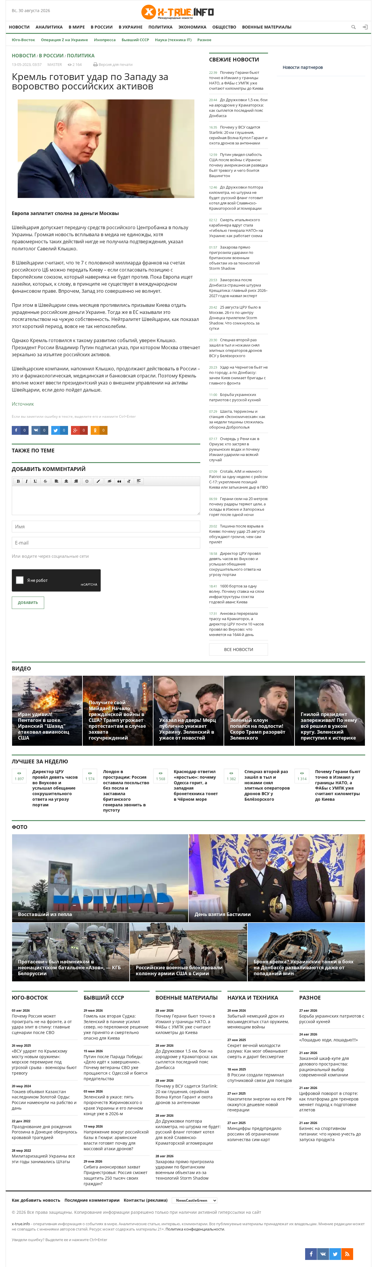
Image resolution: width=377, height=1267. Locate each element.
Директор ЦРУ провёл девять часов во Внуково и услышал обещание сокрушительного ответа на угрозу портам (235, 564)
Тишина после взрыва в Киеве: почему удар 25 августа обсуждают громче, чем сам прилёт (237, 534)
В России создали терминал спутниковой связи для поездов (259, 1077)
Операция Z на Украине (64, 39)
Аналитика (49, 27)
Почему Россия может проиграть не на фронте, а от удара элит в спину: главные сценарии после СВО (42, 1024)
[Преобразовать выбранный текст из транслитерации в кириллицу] (129, 481)
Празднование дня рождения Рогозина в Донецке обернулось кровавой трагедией (44, 1132)
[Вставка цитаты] (119, 481)
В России (102, 27)
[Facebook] (311, 1254)
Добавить (28, 602)
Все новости (238, 649)
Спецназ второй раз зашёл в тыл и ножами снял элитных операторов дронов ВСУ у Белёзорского (235, 347)
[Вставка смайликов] (87, 481)
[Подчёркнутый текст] (36, 481)
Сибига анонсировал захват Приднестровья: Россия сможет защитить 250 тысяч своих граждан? (116, 1175)
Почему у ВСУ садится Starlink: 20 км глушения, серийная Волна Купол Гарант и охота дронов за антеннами (238, 135)
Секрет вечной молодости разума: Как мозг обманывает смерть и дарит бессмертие (257, 1051)
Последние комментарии (92, 1200)
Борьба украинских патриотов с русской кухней (235, 397)
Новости (19, 27)
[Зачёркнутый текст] (45, 481)
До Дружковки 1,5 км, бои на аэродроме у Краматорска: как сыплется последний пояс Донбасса (238, 107)
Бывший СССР (135, 39)
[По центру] (66, 481)
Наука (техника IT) (173, 39)
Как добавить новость (36, 1200)
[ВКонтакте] (323, 1254)
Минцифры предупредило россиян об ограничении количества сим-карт (254, 1134)
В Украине (131, 27)
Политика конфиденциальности (195, 1229)
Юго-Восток (23, 39)
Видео (21, 668)
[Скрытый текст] (110, 481)
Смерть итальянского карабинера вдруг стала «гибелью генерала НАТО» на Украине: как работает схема (236, 227)
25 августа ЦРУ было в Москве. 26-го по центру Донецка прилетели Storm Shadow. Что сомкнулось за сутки (235, 317)
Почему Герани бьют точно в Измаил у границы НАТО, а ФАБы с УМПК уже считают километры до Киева (236, 80)
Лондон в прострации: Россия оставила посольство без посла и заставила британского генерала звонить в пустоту (126, 791)
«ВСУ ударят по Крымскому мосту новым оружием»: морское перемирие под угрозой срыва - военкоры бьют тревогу (44, 1062)
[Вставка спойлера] (139, 481)
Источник (23, 404)
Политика (160, 27)
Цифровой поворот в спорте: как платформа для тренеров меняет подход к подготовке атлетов (328, 1101)
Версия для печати (115, 64)
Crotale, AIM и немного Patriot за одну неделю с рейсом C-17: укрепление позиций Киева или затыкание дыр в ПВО (238, 479)
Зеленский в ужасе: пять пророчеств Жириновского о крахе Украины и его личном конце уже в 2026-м (113, 1105)
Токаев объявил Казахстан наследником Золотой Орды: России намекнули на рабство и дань (44, 1100)
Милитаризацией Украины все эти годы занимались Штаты (43, 1158)
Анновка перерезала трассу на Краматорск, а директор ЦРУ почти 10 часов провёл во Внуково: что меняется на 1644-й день (236, 624)
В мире (77, 27)
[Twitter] (335, 1254)
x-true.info (21, 1223)
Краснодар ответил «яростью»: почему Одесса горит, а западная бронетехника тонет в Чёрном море (196, 785)
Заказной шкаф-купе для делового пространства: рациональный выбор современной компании (324, 1066)
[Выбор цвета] (98, 481)
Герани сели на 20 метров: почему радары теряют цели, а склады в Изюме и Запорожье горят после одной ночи (238, 506)
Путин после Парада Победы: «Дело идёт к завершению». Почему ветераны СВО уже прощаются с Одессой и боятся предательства (116, 1067)
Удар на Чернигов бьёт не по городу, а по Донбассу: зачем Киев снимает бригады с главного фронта (238, 375)
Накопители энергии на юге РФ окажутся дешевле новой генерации (259, 1104)
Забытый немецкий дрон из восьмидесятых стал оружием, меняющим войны (258, 1021)
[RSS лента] (347, 1254)
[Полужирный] (18, 481)
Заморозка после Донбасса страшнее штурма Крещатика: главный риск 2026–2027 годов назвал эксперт (238, 287)
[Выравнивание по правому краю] (76, 481)
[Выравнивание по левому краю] (57, 481)
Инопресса (105, 39)
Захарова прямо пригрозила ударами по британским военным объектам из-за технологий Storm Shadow (234, 257)
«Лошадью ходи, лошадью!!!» (328, 1040)
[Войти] (365, 27)
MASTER (54, 64)
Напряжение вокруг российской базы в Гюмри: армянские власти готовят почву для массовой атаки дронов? (116, 1140)
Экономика (192, 27)
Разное (204, 39)
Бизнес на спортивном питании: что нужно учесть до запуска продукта (330, 1134)
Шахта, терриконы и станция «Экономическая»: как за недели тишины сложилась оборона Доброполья (237, 419)
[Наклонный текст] (26, 481)
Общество (224, 27)
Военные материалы (267, 27)
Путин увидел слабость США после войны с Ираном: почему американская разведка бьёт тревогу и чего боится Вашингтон (238, 165)
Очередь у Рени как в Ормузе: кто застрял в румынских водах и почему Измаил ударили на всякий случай (234, 449)
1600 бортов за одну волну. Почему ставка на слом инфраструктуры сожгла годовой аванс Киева (236, 594)
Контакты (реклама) (146, 1200)
